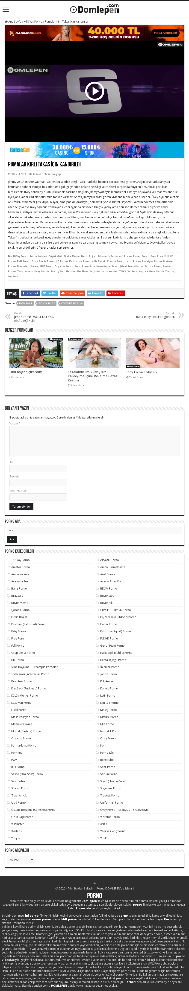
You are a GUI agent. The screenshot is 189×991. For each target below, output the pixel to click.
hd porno (32, 915)
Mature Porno (109, 717)
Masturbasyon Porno (25, 717)
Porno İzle (88, 266)
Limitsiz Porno (109, 702)
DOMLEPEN (59, 985)
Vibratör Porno (110, 817)
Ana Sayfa (14, 21)
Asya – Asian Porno (112, 581)
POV (14, 759)
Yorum (14, 423)
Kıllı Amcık (99, 261)
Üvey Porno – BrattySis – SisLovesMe (124, 809)
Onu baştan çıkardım (25, 372)
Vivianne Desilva (72, 303)
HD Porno (62, 261)
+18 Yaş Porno (33, 21)
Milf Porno (46, 266)
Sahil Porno (107, 767)
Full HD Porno (109, 638)
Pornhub (17, 752)
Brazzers (17, 595)
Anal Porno (107, 574)
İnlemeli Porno (109, 667)
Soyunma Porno (110, 788)
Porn (77, 266)
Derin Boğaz (89, 256)
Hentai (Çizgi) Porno (113, 660)
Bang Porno (19, 588)
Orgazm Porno (64, 266)
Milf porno (69, 919)
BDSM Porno (108, 588)
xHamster (111, 271)
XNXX (122, 271)
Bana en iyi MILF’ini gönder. (155, 315)
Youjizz (169, 271)
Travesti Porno (109, 795)
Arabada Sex (19, 581)
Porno (94, 896)
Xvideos (132, 271)
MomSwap (25, 303)
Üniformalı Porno (111, 802)
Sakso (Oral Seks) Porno (127, 266)
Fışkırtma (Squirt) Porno (115, 631)
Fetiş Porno (18, 631)
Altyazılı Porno (109, 560)
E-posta (14, 476)
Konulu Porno (115, 261)
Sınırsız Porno (20, 788)
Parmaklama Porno (23, 745)
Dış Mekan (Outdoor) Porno (118, 617)
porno (137, 904)
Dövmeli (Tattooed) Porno (115, 256)
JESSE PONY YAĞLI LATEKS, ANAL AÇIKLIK (34, 317)
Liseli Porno (19, 710)
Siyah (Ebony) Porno (113, 781)
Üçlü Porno (18, 802)
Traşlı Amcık (25, 271)
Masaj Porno (108, 710)
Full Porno (23, 261)
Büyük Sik (106, 602)
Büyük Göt (55, 256)
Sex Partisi (18, 781)
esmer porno (41, 919)
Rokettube (103, 266)
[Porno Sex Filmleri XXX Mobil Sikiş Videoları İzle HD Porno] (94, 8)
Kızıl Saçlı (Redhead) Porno (28, 688)
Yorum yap (54, 174)
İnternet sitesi (18, 490)
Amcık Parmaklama (112, 567)
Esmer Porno (141, 256)
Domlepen (89, 901)
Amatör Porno (20, 567)
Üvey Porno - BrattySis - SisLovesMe (57, 271)
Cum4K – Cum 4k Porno (115, 610)
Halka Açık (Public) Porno (116, 652)
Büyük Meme (71, 256)
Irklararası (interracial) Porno (30, 674)
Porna (129, 982)
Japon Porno (108, 674)
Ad (11, 462)
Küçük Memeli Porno (24, 695)
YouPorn (13, 276)
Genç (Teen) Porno (112, 645)
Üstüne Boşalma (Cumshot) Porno (33, 809)
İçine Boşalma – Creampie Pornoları (34, 667)
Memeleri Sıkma (27, 266)
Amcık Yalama (38, 256)
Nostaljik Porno (110, 731)
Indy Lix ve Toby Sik (141, 372)
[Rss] (94, 883)
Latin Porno (133, 261)
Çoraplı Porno (20, 610)
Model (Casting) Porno (26, 731)
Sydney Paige (46, 303)
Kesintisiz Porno (79, 261)
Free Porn (157, 256)
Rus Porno (18, 767)
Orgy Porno (108, 738)
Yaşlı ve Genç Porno (151, 271)
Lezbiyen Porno (152, 261)
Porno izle (83, 908)
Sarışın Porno (152, 266)
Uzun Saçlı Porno (93, 271)
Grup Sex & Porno (43, 261)
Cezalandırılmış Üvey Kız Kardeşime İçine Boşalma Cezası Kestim (93, 376)
